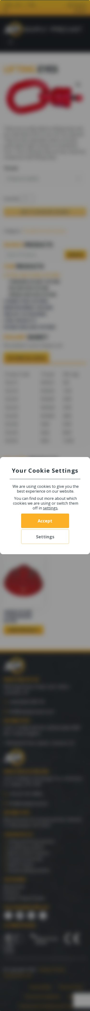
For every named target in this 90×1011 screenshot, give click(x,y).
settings (50, 508)
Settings (45, 537)
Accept (45, 521)
